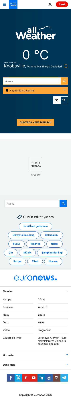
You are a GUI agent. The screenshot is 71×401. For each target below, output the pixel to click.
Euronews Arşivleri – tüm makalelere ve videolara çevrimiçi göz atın (52, 340)
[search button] (64, 81)
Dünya (41, 299)
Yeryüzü (42, 307)
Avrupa (7, 299)
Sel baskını (51, 235)
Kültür (41, 322)
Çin (11, 252)
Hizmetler (8, 355)
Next (6, 314)
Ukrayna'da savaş (23, 235)
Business (8, 307)
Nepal (54, 243)
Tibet (35, 261)
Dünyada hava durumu (35, 122)
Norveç (53, 261)
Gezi (5, 322)
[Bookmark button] (65, 66)
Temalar (8, 291)
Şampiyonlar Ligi (52, 252)
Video (6, 330)
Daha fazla (9, 364)
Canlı (62, 4)
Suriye (17, 261)
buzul (16, 243)
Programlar (44, 330)
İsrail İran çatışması (35, 226)
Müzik (27, 252)
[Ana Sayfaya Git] (13, 4)
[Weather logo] (35, 34)
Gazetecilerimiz (12, 337)
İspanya (35, 243)
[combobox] (35, 81)
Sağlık (41, 314)
